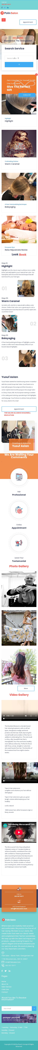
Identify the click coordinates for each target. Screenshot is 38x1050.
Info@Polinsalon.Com (19, 909)
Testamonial (19, 561)
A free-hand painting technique (15, 204)
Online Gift (27, 95)
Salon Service (6, 987)
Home (4, 981)
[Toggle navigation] (4, 20)
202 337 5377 (6, 4)
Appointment (28, 22)
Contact (5, 992)
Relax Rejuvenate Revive (16, 249)
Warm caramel (12, 164)
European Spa (10, 247)
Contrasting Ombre (11, 161)
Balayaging (10, 207)
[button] (3, 41)
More (26, 688)
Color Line (5, 989)
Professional (19, 494)
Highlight (8, 118)
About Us (5, 984)
